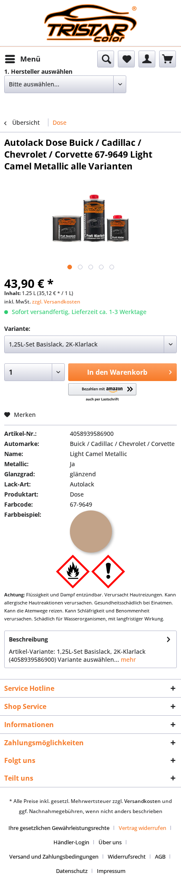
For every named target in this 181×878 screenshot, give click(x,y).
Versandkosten (142, 801)
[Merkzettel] (126, 59)
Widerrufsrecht (127, 856)
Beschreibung (28, 639)
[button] (102, 392)
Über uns (110, 842)
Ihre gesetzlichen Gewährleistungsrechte (58, 828)
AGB (160, 856)
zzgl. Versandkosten (56, 301)
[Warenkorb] (167, 59)
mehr (127, 659)
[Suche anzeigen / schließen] (105, 59)
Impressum (111, 871)
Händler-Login (71, 842)
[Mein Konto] (146, 59)
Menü (30, 59)
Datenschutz (72, 871)
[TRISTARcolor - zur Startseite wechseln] (90, 11)
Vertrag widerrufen (142, 828)
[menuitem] (22, 59)
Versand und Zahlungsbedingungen (53, 856)
